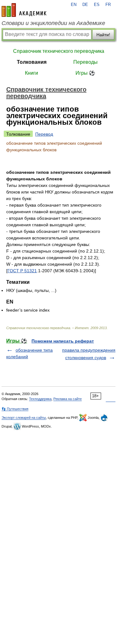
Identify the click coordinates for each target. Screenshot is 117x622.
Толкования (31, 62)
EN (73, 5)
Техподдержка (40, 399)
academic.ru (24, 10)
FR (108, 5)
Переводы (85, 62)
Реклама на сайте (67, 399)
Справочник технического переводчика (58, 51)
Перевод (44, 134)
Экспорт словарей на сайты (24, 417)
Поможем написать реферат (63, 341)
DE (85, 5)
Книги (31, 73)
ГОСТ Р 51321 (22, 270)
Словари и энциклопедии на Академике (53, 23)
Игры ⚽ (85, 73)
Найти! (103, 34)
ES (97, 5)
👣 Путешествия (15, 409)
